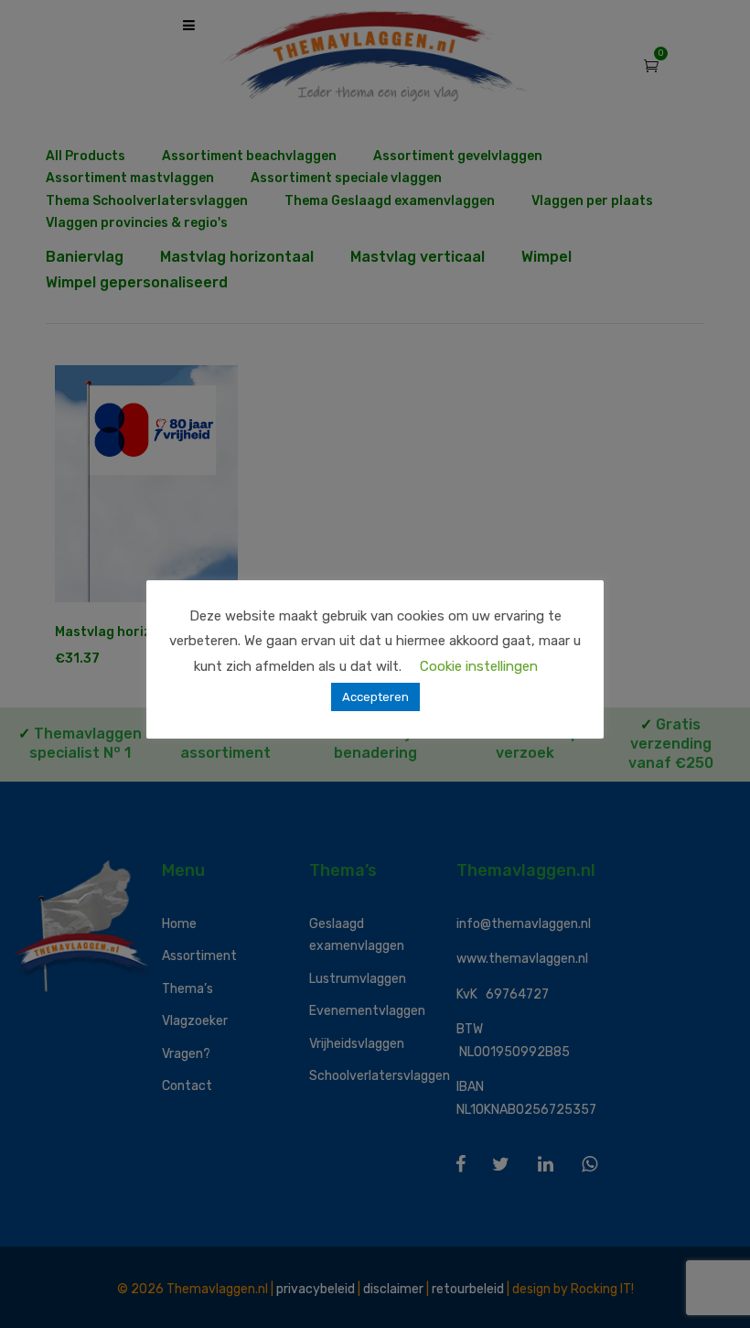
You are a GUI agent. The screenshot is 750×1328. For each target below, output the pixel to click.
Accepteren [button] (375, 697)
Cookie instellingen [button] (479, 666)
